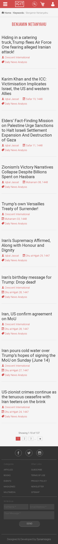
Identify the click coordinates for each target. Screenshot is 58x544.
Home (7, 12)
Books (7, 475)
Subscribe (36, 469)
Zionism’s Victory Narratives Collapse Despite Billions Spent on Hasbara (27, 172)
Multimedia (9, 492)
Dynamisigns (44, 539)
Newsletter (37, 486)
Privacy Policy (39, 481)
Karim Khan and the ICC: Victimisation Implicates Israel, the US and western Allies (25, 86)
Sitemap (35, 492)
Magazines (9, 486)
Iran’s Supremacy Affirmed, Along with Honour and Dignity (26, 245)
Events (7, 481)
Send (29, 523)
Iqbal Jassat (12, 99)
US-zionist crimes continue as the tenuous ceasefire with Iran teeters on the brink (29, 397)
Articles (8, 469)
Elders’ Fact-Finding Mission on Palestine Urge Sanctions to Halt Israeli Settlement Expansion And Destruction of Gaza (27, 130)
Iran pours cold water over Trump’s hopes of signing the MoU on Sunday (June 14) (28, 355)
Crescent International (17, 57)
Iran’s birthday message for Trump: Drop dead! (27, 280)
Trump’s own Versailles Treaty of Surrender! (23, 206)
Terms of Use (38, 475)
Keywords (18, 12)
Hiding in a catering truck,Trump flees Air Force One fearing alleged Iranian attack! (26, 44)
